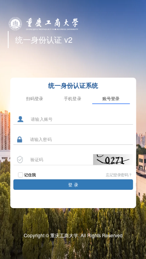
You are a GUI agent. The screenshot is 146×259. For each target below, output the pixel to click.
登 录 (73, 184)
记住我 (29, 174)
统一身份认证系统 (73, 85)
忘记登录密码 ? (119, 174)
